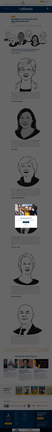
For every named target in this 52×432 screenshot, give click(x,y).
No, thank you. (26, 224)
